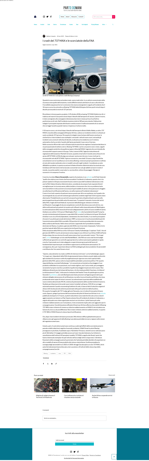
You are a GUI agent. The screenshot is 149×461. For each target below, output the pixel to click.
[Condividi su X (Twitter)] (47, 363)
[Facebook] (51, 16)
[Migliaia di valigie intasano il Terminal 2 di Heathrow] (46, 385)
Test (77, 24)
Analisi (42, 24)
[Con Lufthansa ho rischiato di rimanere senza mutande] (74, 385)
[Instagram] (44, 16)
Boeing (46, 353)
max (60, 353)
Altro (103, 24)
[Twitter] (47, 16)
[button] (113, 24)
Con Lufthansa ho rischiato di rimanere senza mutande (74, 396)
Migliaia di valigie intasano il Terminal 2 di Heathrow (45, 396)
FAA (69, 353)
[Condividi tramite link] (56, 363)
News (35, 24)
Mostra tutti (112, 375)
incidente (53, 353)
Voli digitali (85, 24)
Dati (49, 24)
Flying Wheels (95, 24)
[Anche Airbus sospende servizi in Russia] (102, 385)
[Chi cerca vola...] (113, 16)
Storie (55, 24)
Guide (71, 24)
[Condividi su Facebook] (43, 363)
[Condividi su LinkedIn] (52, 363)
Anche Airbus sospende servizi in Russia (102, 396)
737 (65, 353)
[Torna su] (114, 456)
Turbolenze (63, 24)
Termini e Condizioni (95, 455)
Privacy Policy (85, 455)
